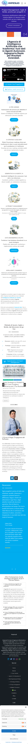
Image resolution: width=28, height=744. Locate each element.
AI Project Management (14, 206)
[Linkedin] (12, 478)
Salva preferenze (14, 739)
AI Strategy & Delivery (14, 140)
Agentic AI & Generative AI (15, 676)
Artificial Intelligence (8, 379)
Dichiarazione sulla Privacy (16, 742)
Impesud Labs (18, 307)
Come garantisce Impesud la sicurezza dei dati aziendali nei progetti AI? (12, 623)
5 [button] (15, 404)
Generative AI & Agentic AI (14, 173)
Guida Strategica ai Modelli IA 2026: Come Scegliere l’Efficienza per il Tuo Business (13, 384)
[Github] (16, 478)
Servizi (14, 671)
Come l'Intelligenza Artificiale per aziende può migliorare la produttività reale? (14, 613)
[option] (14, 384)
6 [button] (17, 404)
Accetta (14, 731)
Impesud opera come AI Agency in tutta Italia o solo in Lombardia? (14, 618)
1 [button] (10, 404)
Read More (6, 400)
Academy (14, 693)
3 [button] (13, 404)
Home (14, 668)
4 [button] (14, 404)
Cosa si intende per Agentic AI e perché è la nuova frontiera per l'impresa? (12, 585)
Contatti (14, 698)
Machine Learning (17, 379)
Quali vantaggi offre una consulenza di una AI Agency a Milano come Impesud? (13, 608)
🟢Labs (14, 690)
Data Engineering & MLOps (14, 238)
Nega (14, 735)
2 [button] (12, 404)
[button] (26, 707)
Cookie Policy (8, 742)
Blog (14, 696)
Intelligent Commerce (14, 270)
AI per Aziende (14, 107)
